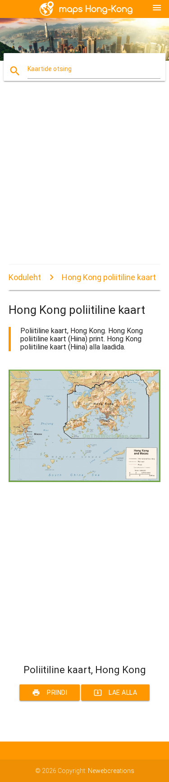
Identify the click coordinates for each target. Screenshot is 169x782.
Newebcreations (111, 770)
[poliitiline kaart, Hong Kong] (85, 479)
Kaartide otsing (49, 68)
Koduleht (25, 277)
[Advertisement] (84, 180)
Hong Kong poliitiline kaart (109, 277)
